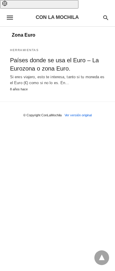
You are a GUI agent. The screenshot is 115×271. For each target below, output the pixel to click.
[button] (39, 4)
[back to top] (101, 257)
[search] (105, 17)
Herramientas (24, 50)
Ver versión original (78, 115)
